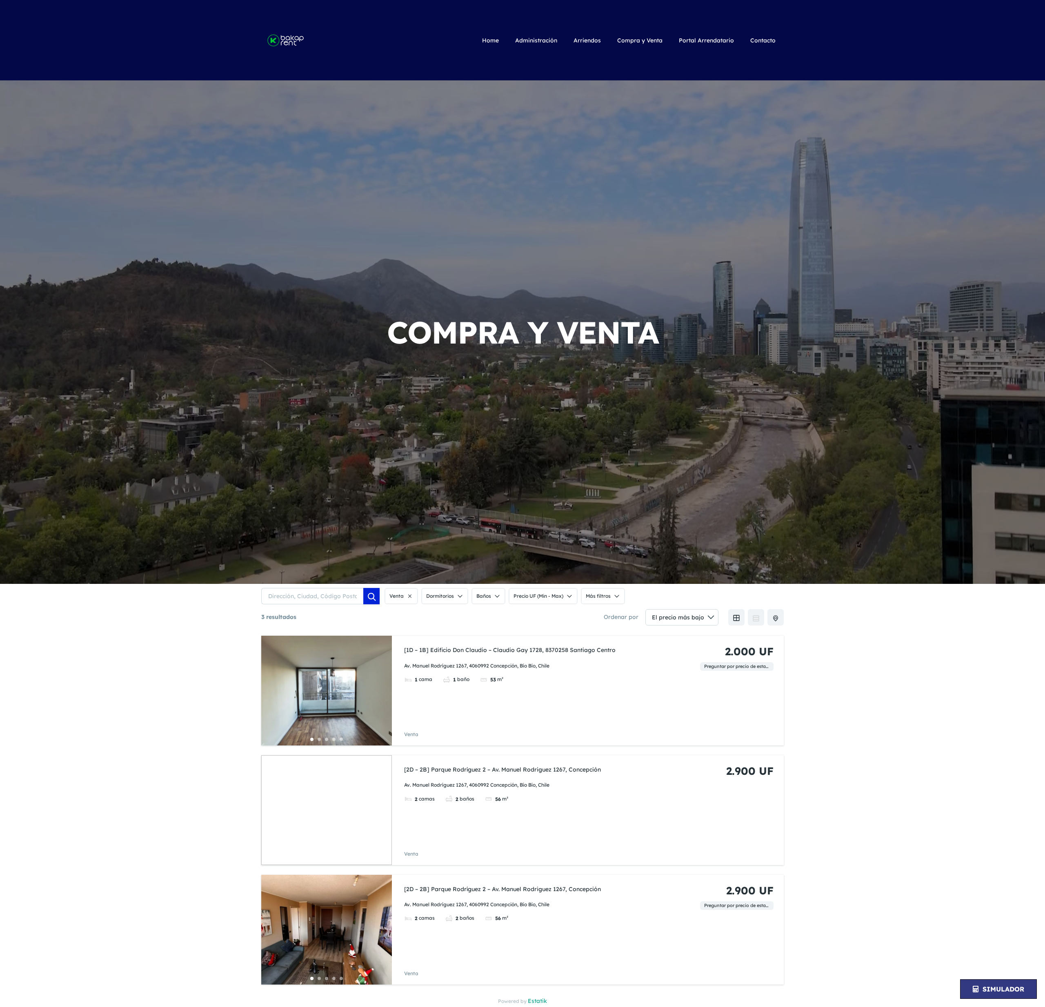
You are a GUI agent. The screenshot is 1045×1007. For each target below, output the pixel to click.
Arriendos (587, 40)
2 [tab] (319, 739)
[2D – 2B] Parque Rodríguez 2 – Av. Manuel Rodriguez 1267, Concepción (502, 769)
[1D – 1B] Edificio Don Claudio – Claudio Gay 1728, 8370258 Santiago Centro (510, 650)
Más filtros (598, 596)
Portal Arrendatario (706, 40)
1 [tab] (312, 739)
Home (490, 40)
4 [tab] (334, 739)
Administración (536, 40)
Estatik (537, 1001)
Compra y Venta (640, 40)
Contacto (763, 40)
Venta (411, 734)
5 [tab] (341, 739)
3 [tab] (326, 739)
